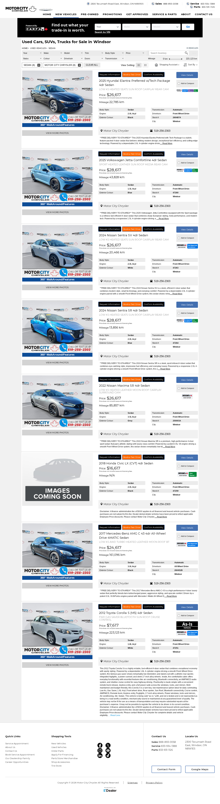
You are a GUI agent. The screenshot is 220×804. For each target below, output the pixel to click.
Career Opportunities (16, 762)
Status (26, 58)
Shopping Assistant (168, 65)
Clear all (92, 65)
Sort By (191, 65)
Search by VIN (102, 32)
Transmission (111, 58)
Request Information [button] (110, 74)
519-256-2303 (162, 130)
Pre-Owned (90, 14)
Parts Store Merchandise (64, 758)
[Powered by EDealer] (110, 789)
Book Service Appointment (20, 754)
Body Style (110, 53)
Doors (87, 58)
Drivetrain (68, 58)
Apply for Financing (62, 754)
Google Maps (199, 769)
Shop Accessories (60, 762)
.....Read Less (114, 715)
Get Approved (137, 14)
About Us (10, 747)
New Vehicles (66, 14)
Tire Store (56, 765)
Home (47, 14)
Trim (87, 53)
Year (25, 53)
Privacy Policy (154, 782)
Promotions (112, 14)
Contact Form (166, 769)
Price (128, 53)
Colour (47, 58)
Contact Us (204, 14)
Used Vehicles (58, 747)
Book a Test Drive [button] (131, 74)
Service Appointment (17, 743)
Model (67, 53)
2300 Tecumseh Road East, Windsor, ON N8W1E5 (198, 745)
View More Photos (57, 133)
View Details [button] (187, 75)
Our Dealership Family (17, 758)
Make (46, 53)
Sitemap (133, 782)
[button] (139, 65)
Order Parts (57, 751)
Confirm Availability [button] (153, 74)
